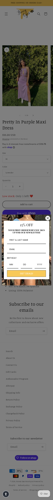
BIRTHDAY (12, 257)
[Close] (47, 218)
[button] (5, 494)
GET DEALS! (26, 273)
